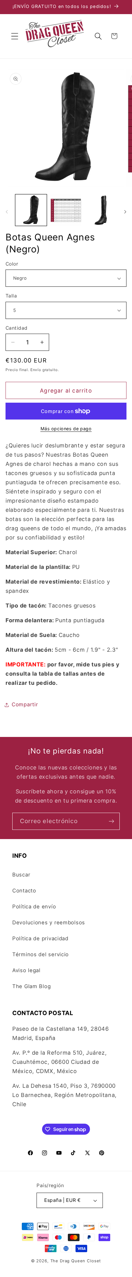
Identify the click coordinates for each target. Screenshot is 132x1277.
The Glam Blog (31, 986)
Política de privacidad (40, 938)
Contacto (24, 891)
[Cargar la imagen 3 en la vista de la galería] (100, 210)
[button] (15, 36)
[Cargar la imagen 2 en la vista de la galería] (66, 210)
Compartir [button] (25, 704)
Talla (11, 296)
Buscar (21, 875)
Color (12, 264)
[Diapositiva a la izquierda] (7, 212)
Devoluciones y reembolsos (48, 922)
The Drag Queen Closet (75, 1260)
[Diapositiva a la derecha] (125, 212)
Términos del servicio (40, 954)
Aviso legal (26, 970)
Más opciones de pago (66, 428)
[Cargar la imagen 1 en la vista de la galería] (31, 210)
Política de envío (34, 906)
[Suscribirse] (111, 821)
